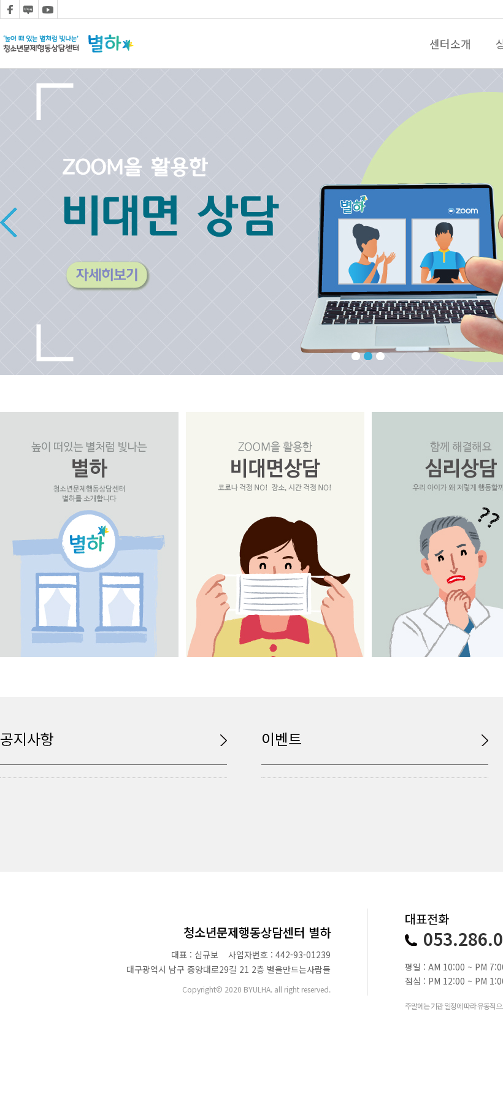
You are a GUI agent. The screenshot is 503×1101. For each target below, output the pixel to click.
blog (28, 9)
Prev (8, 222)
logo (68, 43)
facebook (9, 9)
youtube (47, 9)
